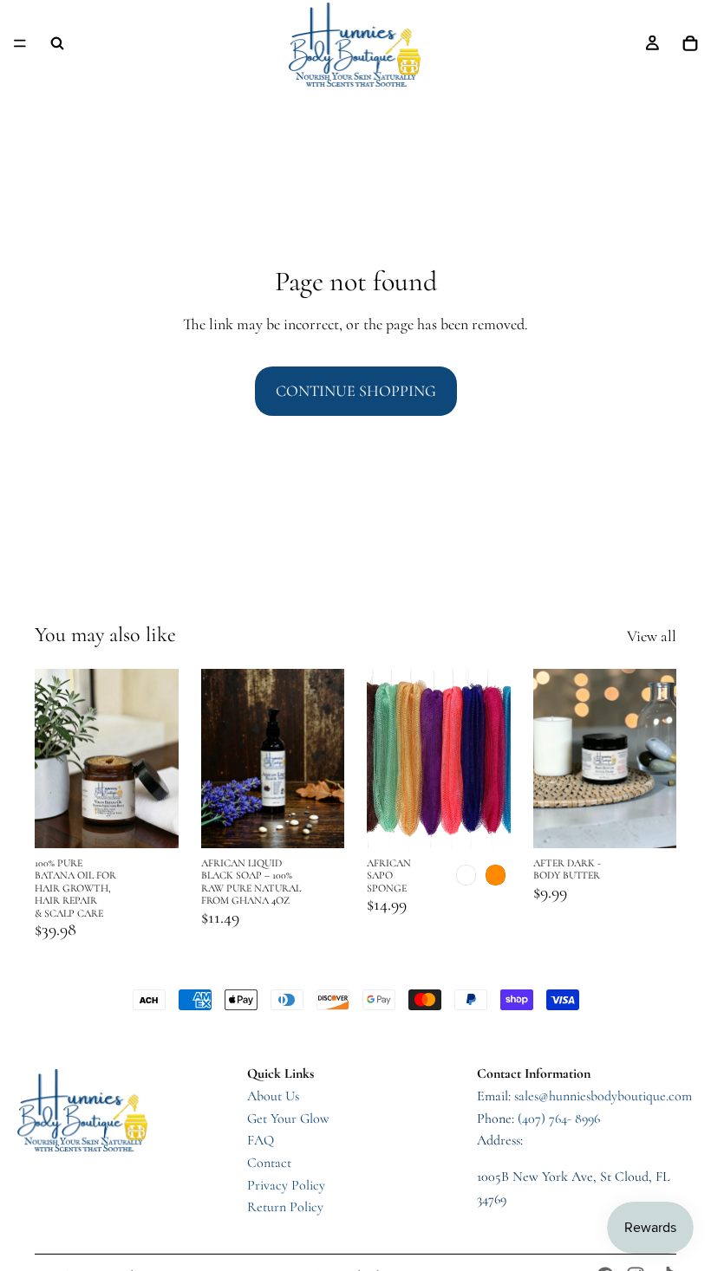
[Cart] (690, 43)
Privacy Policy (286, 1185)
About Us (273, 1096)
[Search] (57, 43)
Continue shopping (356, 390)
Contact (269, 1162)
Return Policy (285, 1207)
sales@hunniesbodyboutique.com (603, 1096)
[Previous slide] (386, 758)
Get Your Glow (288, 1118)
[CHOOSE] (483, 821)
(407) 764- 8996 (559, 1118)
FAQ (260, 1140)
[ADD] (151, 821)
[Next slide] (492, 758)
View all (651, 635)
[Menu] (20, 43)
